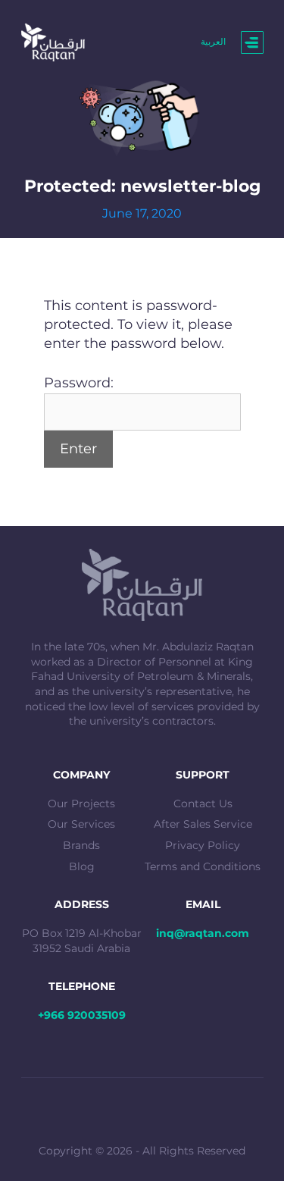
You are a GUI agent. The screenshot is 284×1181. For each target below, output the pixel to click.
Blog (82, 866)
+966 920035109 (82, 1015)
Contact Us (203, 803)
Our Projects (81, 803)
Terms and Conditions (203, 866)
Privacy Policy (202, 845)
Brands (81, 845)
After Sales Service (203, 824)
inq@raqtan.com (202, 933)
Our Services (81, 824)
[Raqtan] (53, 42)
